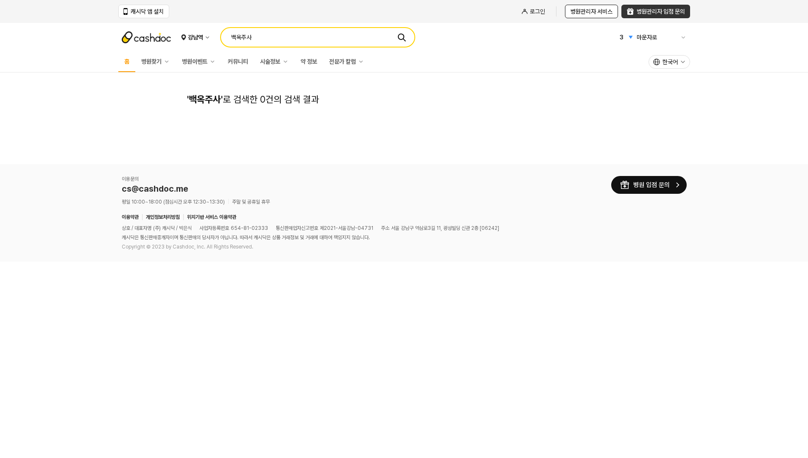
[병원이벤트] (214, 61)
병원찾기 (151, 61)
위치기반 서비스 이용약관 (211, 217)
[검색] (401, 37)
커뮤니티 (238, 61)
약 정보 (309, 61)
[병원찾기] (169, 61)
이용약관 (130, 217)
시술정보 (270, 61)
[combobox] (669, 62)
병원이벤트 (194, 61)
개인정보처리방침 (163, 217)
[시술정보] (287, 61)
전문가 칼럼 (342, 61)
